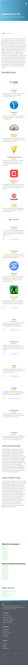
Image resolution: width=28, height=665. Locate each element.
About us (5, 643)
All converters (6, 615)
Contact (5, 646)
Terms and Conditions (7, 660)
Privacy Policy (5, 657)
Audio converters (7, 617)
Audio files (5, 631)
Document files (7, 632)
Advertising (6, 648)
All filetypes (6, 629)
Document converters (9, 619)
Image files (6, 634)
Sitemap (4, 662)
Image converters (7, 620)
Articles (5, 645)
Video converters (7, 622)
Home (6, 33)
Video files (5, 636)
